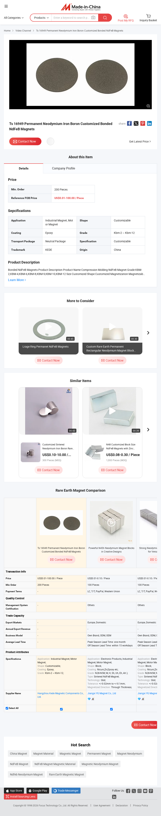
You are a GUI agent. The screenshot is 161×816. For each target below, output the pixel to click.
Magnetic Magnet (70, 753)
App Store (14, 790)
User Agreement (101, 805)
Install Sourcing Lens (22, 796)
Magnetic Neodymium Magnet (100, 764)
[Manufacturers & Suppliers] (80, 7)
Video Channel (23, 30)
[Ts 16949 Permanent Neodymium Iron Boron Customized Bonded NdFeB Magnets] (61, 522)
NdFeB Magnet (19, 764)
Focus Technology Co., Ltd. (53, 805)
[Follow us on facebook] (128, 790)
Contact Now (27, 141)
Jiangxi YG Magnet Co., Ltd (102, 693)
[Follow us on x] (134, 790)
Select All (13, 708)
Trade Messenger (66, 790)
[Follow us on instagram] (139, 790)
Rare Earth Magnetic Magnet (66, 774)
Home (7, 30)
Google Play (37, 790)
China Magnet (18, 753)
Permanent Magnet (99, 753)
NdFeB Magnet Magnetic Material (55, 764)
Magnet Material (43, 753)
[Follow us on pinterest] (151, 790)
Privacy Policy (140, 805)
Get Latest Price (139, 141)
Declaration (122, 805)
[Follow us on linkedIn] (114, 796)
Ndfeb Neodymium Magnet (26, 774)
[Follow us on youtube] (145, 790)
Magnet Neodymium (129, 753)
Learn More (16, 280)
